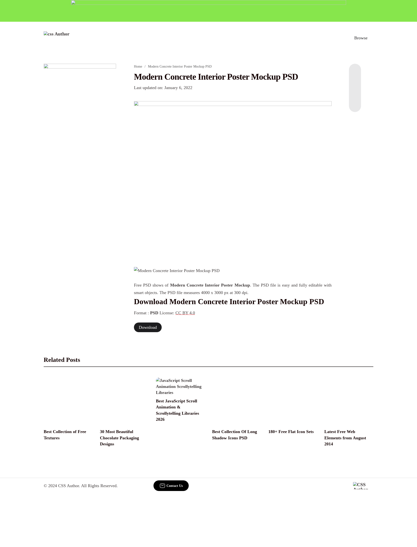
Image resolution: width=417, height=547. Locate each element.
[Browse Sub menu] (371, 38)
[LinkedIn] (355, 83)
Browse (361, 37)
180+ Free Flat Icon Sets (291, 431)
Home (138, 66)
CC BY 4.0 (185, 312)
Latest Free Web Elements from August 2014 (345, 437)
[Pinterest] (355, 92)
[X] (355, 102)
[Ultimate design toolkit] (233, 178)
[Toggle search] (338, 38)
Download (148, 327)
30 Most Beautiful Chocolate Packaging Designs (119, 437)
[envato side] (80, 135)
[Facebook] (355, 73)
